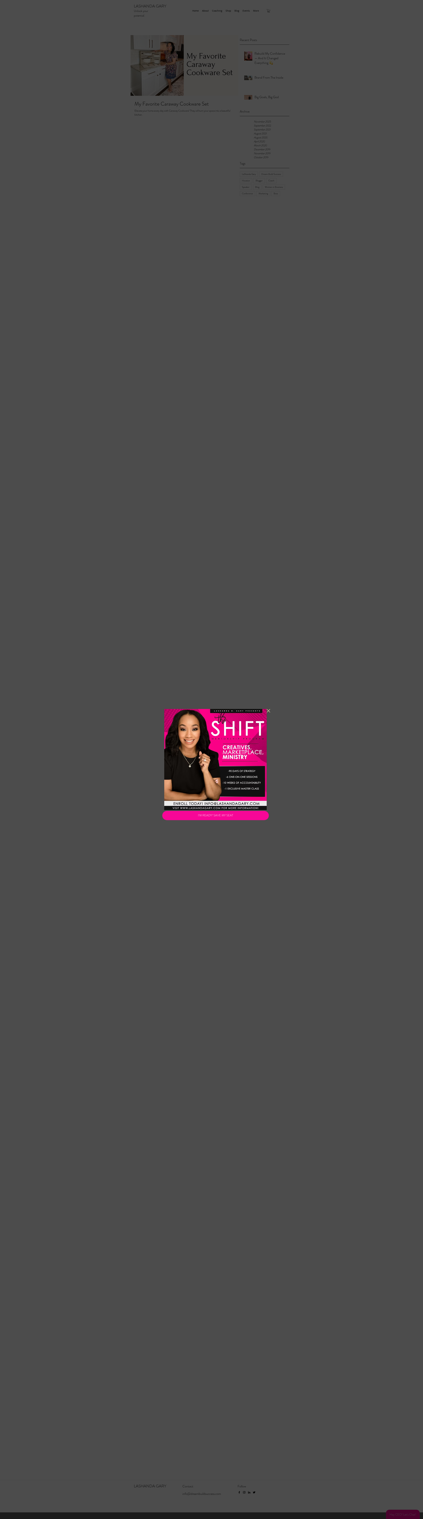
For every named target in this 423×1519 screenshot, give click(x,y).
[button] (268, 711)
